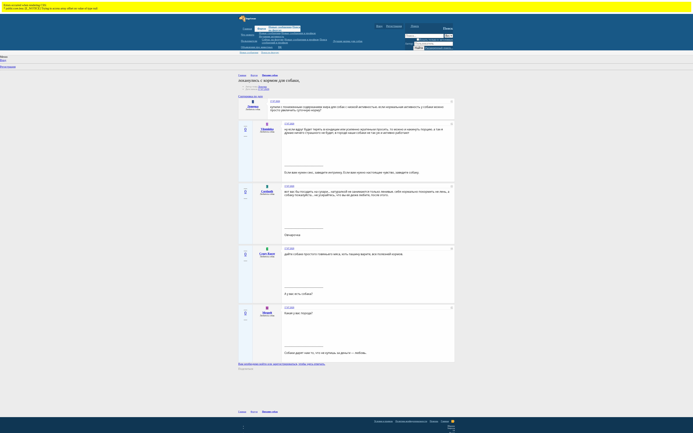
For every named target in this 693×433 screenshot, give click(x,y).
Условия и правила (383, 421)
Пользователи (249, 41)
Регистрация (8, 66)
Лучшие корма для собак (347, 41)
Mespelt (267, 312)
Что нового (247, 34)
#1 (452, 101)
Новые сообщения (280, 27)
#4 (452, 248)
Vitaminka (267, 129)
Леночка (262, 86)
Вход (3, 60)
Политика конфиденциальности (411, 421)
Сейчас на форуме (273, 39)
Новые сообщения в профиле (298, 33)
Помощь (434, 421)
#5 (452, 307)
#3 (452, 186)
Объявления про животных (257, 47)
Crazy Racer (267, 253)
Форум (261, 28)
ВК (280, 47)
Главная (247, 28)
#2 (452, 123)
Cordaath (267, 191)
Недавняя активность (271, 36)
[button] (257, 35)
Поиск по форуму (270, 52)
